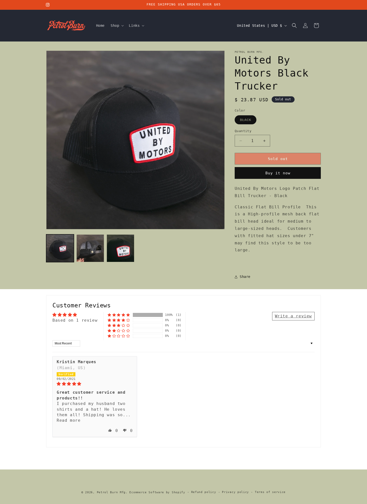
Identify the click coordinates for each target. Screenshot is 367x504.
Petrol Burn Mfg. (112, 492)
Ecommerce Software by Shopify (157, 492)
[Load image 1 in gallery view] (60, 248)
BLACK (248, 121)
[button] (117, 25)
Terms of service (270, 492)
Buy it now (277, 173)
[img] (95, 384)
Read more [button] (68, 420)
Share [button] (245, 277)
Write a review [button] (293, 316)
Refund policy (203, 492)
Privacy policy (235, 492)
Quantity (243, 131)
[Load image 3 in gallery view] (120, 248)
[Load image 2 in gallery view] (90, 248)
